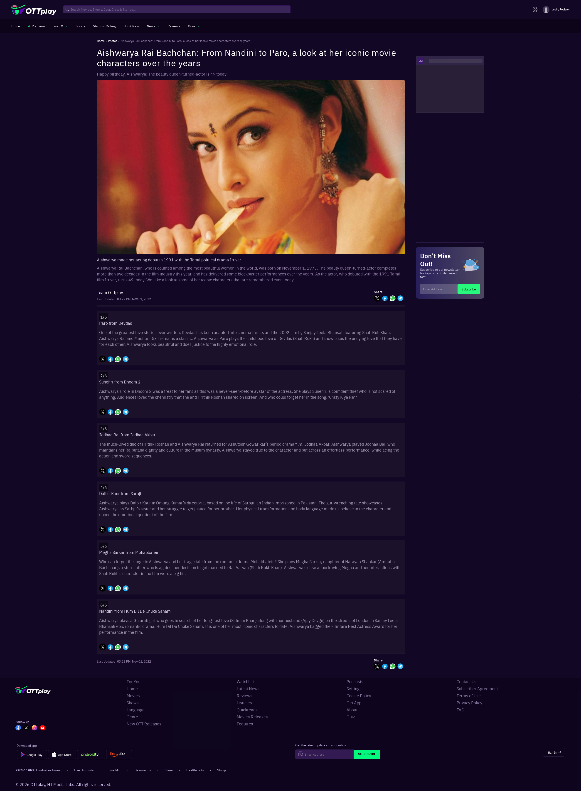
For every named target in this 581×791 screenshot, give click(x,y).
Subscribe (469, 289)
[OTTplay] (34, 9)
